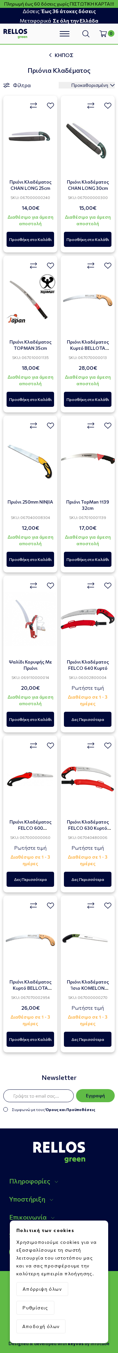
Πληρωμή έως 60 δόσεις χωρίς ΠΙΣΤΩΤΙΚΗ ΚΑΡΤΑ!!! (59, 4)
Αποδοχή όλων (41, 1326)
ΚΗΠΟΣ (64, 55)
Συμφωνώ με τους (53, 1109)
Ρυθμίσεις (35, 1307)
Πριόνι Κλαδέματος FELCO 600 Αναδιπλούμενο (30, 828)
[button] (62, 1180)
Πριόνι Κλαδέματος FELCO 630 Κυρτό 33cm (88, 828)
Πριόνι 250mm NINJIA (30, 502)
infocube (99, 1343)
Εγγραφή (95, 1095)
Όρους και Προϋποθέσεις (70, 1109)
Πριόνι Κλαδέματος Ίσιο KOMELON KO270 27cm (88, 988)
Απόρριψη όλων (42, 1289)
